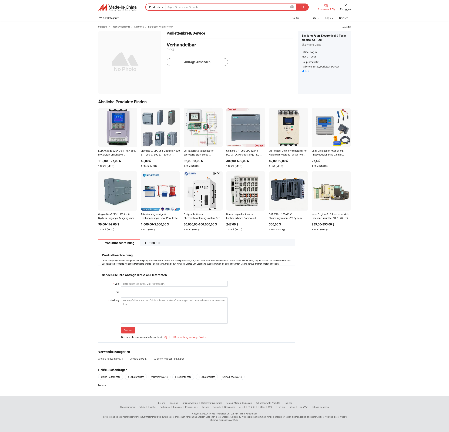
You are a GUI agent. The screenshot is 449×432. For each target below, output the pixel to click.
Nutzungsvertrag (190, 402)
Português (165, 407)
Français (177, 407)
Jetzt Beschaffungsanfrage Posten (185, 337)
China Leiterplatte (110, 377)
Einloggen (345, 9)
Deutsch (217, 407)
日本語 (261, 407)
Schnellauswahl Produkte (268, 402)
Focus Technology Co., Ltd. (221, 413)
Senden (128, 330)
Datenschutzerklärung (211, 402)
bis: (117, 292)
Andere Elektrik (138, 358)
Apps (328, 18)
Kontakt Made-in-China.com (239, 402)
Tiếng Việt (303, 407)
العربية (242, 407)
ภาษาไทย (280, 407)
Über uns (161, 402)
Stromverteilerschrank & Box (168, 358)
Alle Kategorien (111, 18)
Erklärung (173, 402)
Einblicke (288, 402)
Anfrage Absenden (197, 62)
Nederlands (229, 407)
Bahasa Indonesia (320, 407)
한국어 (251, 407)
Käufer (295, 18)
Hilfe (313, 18)
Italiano (205, 407)
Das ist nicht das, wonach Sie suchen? (141, 337)
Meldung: (113, 300)
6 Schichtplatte (183, 377)
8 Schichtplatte (207, 377)
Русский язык (191, 407)
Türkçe (292, 407)
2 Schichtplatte (159, 377)
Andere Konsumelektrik (110, 358)
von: (116, 283)
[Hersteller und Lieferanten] (117, 7)
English (141, 407)
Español (152, 407)
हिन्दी (270, 407)
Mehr (304, 71)
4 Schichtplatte (136, 377)
